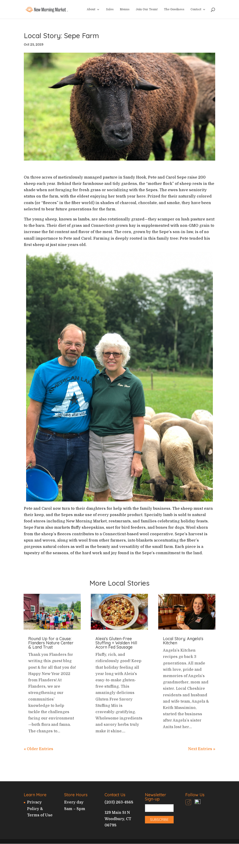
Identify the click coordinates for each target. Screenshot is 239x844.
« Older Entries (38, 749)
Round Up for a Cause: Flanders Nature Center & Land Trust (51, 643)
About (91, 9)
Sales (110, 9)
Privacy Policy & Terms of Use (40, 808)
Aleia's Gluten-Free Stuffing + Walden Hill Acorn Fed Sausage (116, 643)
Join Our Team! (147, 9)
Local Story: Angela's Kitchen (183, 641)
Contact (195, 9)
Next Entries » (201, 749)
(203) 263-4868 (119, 802)
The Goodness (174, 9)
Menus (125, 9)
